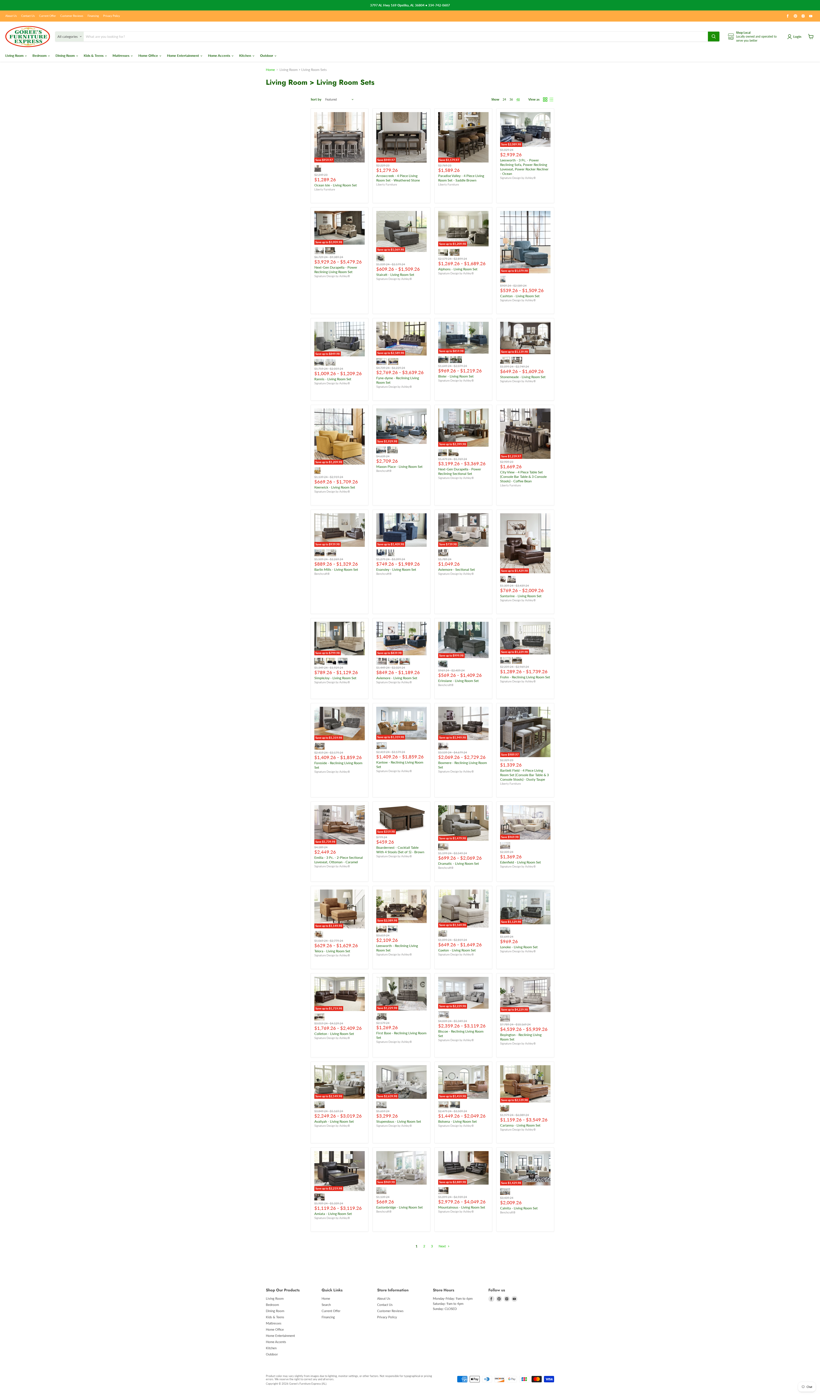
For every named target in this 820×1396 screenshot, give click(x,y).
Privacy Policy (111, 16)
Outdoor (267, 55)
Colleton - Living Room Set (334, 1034)
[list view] (551, 99)
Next (443, 1246)
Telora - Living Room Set (332, 951)
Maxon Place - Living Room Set (399, 466)
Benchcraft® (384, 471)
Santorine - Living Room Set (521, 596)
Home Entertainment (183, 55)
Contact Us (28, 16)
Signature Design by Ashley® (518, 178)
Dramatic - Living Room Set (458, 863)
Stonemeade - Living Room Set (523, 377)
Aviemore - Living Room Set (396, 678)
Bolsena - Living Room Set (457, 1121)
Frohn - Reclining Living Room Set (525, 677)
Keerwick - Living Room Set (334, 487)
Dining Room (66, 55)
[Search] (713, 36)
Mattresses (121, 55)
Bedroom (39, 55)
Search (326, 1305)
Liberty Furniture (324, 189)
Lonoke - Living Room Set (519, 947)
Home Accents (219, 55)
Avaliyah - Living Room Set (334, 1121)
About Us (11, 16)
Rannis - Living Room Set (332, 379)
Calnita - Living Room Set (519, 1208)
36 (511, 99)
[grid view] (545, 99)
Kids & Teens (94, 55)
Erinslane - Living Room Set (458, 681)
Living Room (14, 55)
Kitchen (245, 55)
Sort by (316, 99)
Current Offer (47, 16)
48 (518, 99)
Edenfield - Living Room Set (520, 862)
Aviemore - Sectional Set (456, 569)
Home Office (148, 55)
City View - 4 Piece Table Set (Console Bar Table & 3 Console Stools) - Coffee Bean (523, 476)
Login (797, 36)
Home (270, 70)
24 (504, 99)
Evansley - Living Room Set (396, 569)
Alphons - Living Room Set (457, 269)
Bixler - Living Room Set (456, 376)
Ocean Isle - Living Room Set (335, 185)
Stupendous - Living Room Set (398, 1121)
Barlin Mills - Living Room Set (336, 569)
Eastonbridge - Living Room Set (399, 1207)
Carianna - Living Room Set (520, 1125)
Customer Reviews (71, 16)
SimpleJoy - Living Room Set (335, 678)
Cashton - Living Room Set (520, 296)
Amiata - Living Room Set (333, 1214)
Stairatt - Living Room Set (395, 274)
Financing (93, 16)
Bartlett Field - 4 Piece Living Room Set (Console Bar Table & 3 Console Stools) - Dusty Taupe (524, 774)
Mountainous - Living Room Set (461, 1207)
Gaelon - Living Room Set (457, 950)
